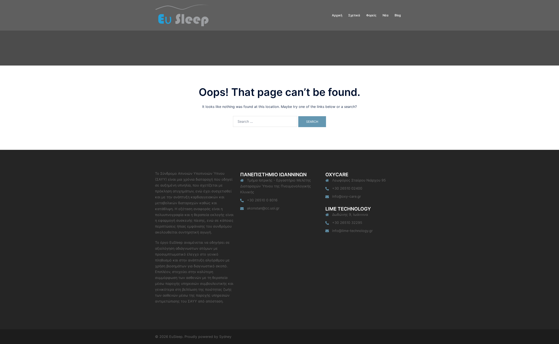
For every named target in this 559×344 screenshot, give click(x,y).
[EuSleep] (182, 15)
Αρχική (337, 15)
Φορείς (371, 15)
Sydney (225, 336)
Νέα (385, 15)
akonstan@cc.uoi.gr (263, 208)
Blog (398, 15)
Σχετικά (354, 15)
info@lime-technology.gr (352, 230)
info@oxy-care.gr (346, 196)
